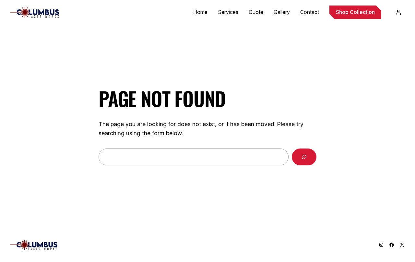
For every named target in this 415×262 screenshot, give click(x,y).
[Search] (304, 157)
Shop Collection (355, 12)
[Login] (398, 12)
